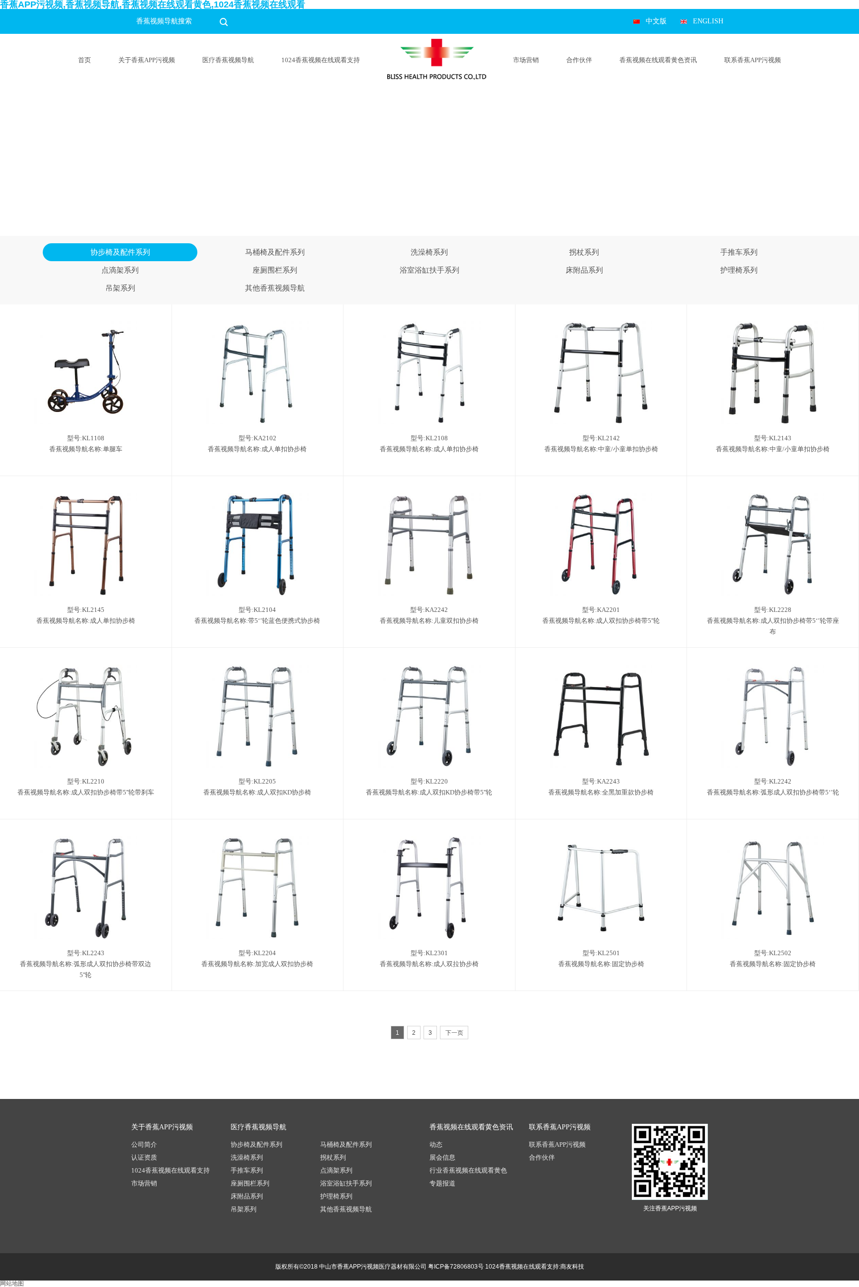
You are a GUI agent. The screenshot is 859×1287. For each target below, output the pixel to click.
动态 (436, 1144)
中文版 (656, 21)
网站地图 (12, 1283)
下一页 (454, 1032)
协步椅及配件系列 (120, 252)
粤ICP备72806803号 (456, 1266)
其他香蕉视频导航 (275, 288)
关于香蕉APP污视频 (146, 60)
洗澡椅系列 (429, 252)
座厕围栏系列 (275, 270)
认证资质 (144, 1157)
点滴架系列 (120, 270)
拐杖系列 (584, 252)
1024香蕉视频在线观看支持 (320, 60)
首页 (84, 60)
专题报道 (442, 1183)
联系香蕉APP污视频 (752, 60)
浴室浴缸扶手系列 (429, 270)
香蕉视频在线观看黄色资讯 (658, 60)
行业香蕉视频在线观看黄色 (468, 1170)
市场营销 (526, 60)
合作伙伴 (579, 60)
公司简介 (144, 1144)
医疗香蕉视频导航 (228, 60)
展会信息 (442, 1157)
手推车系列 (739, 252)
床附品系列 (584, 270)
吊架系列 (120, 288)
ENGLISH (708, 21)
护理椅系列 (739, 270)
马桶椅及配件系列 (275, 252)
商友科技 (572, 1266)
